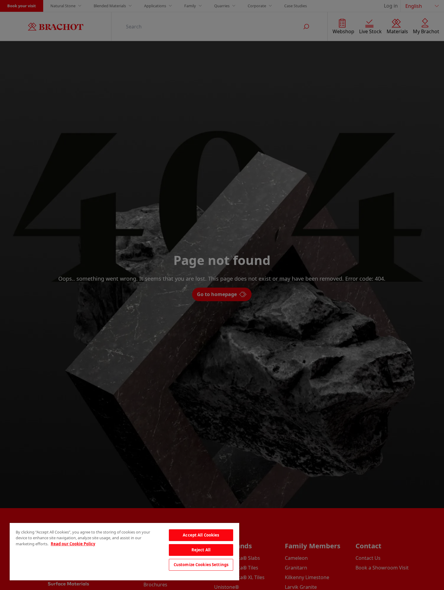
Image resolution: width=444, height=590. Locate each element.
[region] (124, 551)
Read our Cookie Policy (73, 543)
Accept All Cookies (201, 535)
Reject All (201, 550)
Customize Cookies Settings (201, 564)
